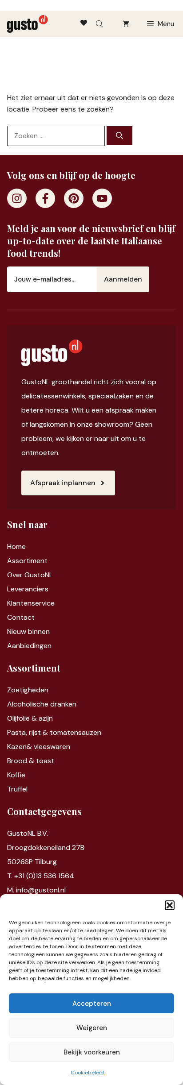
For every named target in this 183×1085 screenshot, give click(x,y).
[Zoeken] (119, 135)
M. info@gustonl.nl (36, 890)
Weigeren (91, 1027)
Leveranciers (27, 589)
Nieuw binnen (28, 631)
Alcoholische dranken (41, 704)
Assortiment (27, 560)
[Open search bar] (100, 23)
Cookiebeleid (87, 1072)
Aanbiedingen (29, 645)
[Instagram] (17, 198)
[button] (169, 905)
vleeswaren (52, 746)
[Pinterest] (74, 198)
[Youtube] (102, 198)
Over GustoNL (30, 574)
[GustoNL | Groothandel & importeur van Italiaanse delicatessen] (27, 24)
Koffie (16, 775)
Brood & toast (30, 760)
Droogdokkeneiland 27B (45, 847)
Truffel (17, 789)
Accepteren (91, 1003)
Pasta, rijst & (28, 732)
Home (16, 546)
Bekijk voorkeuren (92, 1052)
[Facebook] (45, 198)
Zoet (15, 690)
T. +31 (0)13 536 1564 (40, 875)
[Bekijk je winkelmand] (126, 24)
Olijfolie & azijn (30, 718)
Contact (21, 617)
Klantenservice (31, 603)
